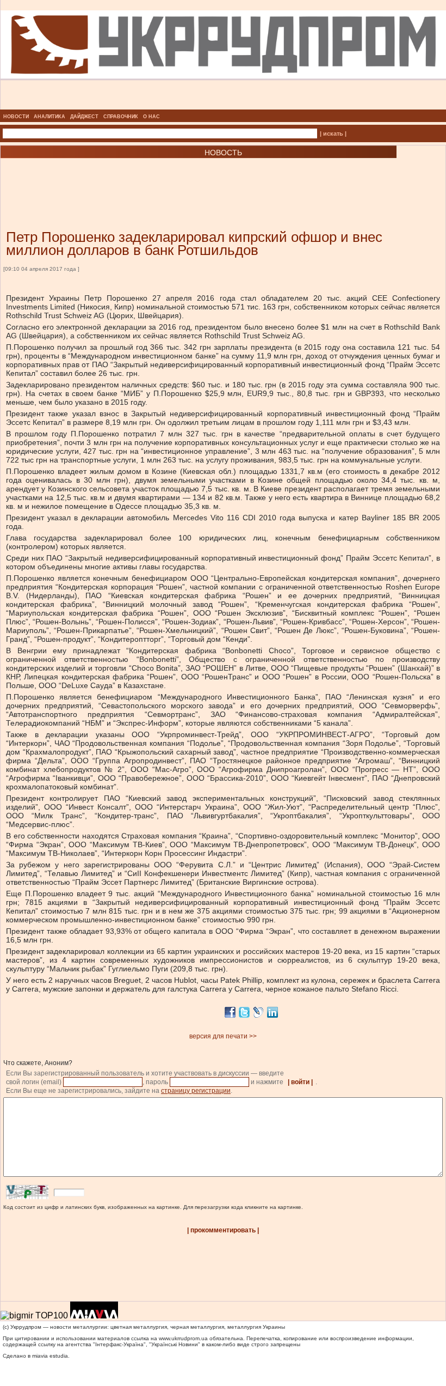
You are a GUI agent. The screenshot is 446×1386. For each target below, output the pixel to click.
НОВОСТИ (16, 116)
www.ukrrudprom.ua (183, 1338)
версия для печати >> (223, 1036)
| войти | (300, 1082)
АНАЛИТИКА (49, 116)
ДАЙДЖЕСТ (84, 116)
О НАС (151, 116)
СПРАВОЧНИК (120, 116)
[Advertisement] (130, 177)
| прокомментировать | (223, 1230)
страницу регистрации (196, 1091)
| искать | (333, 133)
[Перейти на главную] (223, 106)
